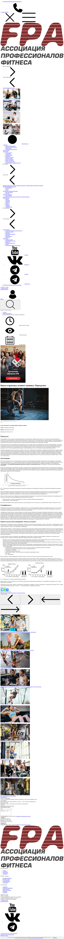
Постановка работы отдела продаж (13, 245)
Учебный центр (9, 206)
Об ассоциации (6, 229)
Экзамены (8, 202)
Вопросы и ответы (9, 157)
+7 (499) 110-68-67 (4, 12)
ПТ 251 (7, 190)
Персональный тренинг (11, 146)
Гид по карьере (9, 152)
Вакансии (8, 242)
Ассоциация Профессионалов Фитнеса (14, 230)
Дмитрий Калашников (10, 234)
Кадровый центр (9, 239)
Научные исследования (5, 592)
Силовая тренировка (20, 592)
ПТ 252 (7, 188)
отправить (3, 817)
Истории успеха (9, 155)
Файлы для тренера (10, 160)
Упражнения (13, 592)
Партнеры (5, 891)
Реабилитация (9, 148)
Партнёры (8, 235)
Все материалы (3, 797)
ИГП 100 (7, 193)
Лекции (7, 199)
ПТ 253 (9, 187)
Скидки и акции (9, 158)
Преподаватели (9, 236)
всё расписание (6, 197)
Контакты (8, 237)
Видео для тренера (9, 159)
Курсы (4, 870)
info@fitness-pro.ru (4, 289)
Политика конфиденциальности (7, 934)
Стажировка (8, 153)
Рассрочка (8, 233)
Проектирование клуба (10, 240)
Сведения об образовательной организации (12, 1)
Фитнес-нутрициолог (7, 194)
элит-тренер (5, 151)
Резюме (7, 244)
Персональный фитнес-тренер (9, 186)
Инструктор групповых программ (10, 191)
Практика (8, 201)
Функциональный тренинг (11, 149)
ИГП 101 (9, 192)
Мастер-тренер (6, 150)
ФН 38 (9, 195)
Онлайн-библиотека (7, 878)
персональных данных (25, 824)
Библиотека (8, 156)
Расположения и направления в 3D (13, 162)
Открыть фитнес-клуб (10, 243)
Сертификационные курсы (8, 88)
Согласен (54, 937)
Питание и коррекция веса (11, 147)
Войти (2, 299)
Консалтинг (5, 238)
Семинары (5, 144)
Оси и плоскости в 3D (10, 161)
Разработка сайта (4, 935)
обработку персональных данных (23, 816)
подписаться (3, 823)
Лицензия (5, 886)
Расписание (5, 872)
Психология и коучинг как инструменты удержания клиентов (16, 196)
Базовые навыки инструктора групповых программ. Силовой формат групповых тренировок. (23, 185)
